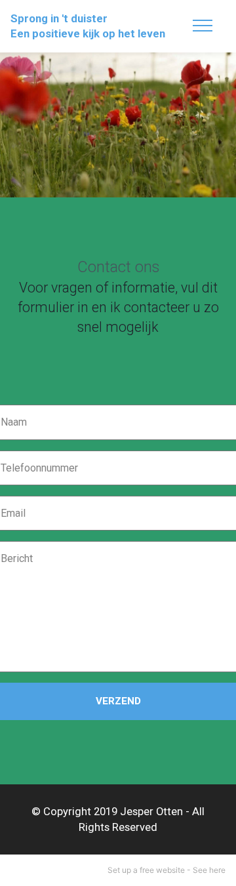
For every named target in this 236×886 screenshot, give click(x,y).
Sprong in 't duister (59, 18)
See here (209, 870)
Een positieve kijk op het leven (87, 34)
